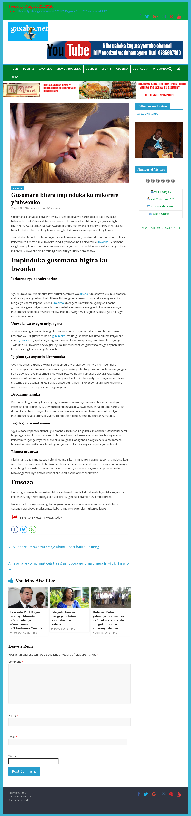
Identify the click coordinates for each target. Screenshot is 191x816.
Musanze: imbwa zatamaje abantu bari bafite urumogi (54, 547)
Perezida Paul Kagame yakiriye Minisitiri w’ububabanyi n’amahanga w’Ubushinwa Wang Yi (26, 620)
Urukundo (160, 68)
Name (13, 715)
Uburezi (91, 68)
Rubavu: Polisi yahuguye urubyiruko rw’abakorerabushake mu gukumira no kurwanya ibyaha (109, 620)
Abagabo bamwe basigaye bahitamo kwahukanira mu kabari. (64, 618)
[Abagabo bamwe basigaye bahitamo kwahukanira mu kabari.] (69, 589)
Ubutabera (140, 68)
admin (37, 208)
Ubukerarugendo (68, 68)
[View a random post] (178, 69)
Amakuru (18, 188)
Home (14, 68)
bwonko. (103, 242)
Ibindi (14, 76)
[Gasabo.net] (95, 83)
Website (13, 756)
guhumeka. (59, 336)
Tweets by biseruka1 (147, 113)
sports (106, 68)
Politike (29, 68)
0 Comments (53, 208)
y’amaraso (25, 340)
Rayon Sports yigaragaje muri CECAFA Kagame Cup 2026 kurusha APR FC (62, 11)
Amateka (45, 68)
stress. (83, 294)
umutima (58, 303)
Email (12, 736)
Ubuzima (122, 68)
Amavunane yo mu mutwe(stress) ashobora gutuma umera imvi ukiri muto (68, 566)
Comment (15, 661)
